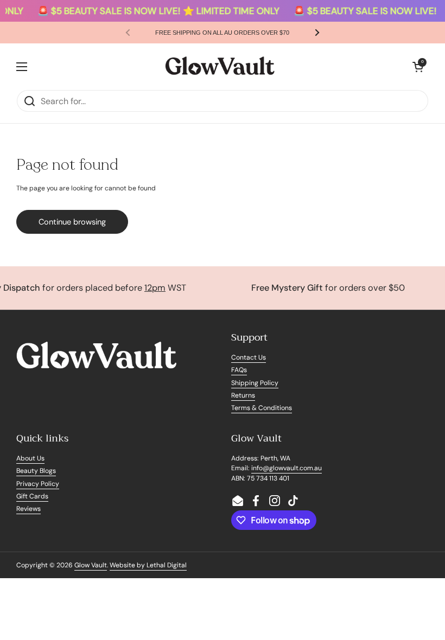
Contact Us (248, 357)
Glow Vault (90, 565)
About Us (30, 458)
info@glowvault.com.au (286, 468)
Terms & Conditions (261, 408)
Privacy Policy (37, 483)
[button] (418, 67)
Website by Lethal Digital (148, 565)
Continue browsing (72, 221)
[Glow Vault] (220, 66)
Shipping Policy (254, 383)
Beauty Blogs (36, 470)
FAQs (239, 370)
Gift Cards (32, 496)
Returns (243, 395)
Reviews (28, 508)
